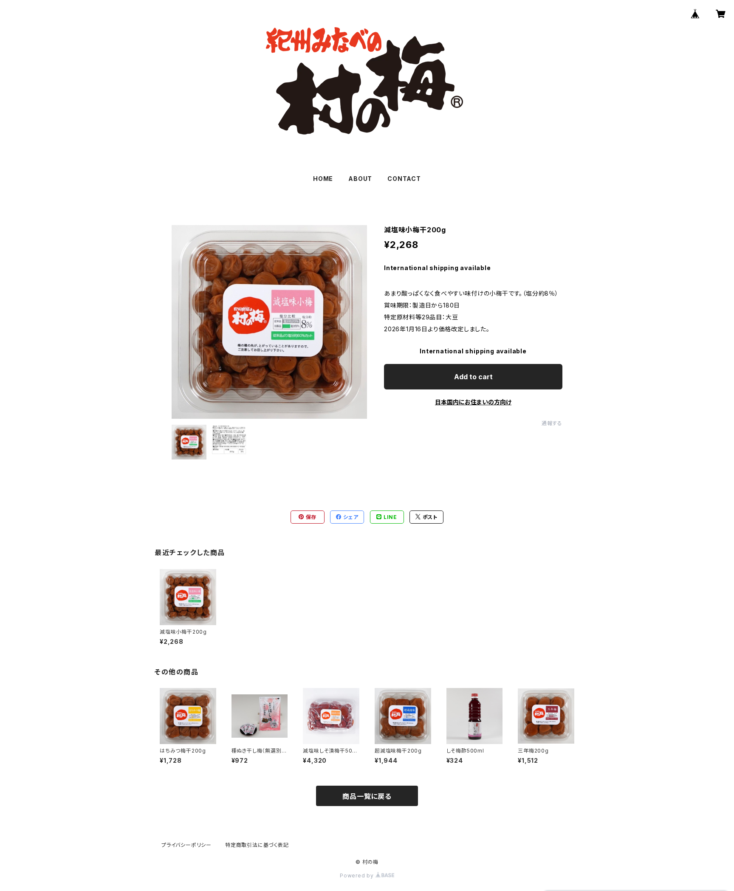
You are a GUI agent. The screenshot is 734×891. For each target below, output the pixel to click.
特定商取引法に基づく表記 (257, 845)
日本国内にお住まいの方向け (473, 402)
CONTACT (404, 178)
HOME (323, 178)
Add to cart (473, 376)
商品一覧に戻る (367, 796)
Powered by (357, 875)
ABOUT (360, 178)
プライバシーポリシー (186, 845)
